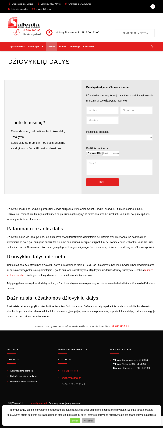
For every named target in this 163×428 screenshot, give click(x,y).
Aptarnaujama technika (21, 370)
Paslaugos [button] (33, 46)
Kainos (62, 46)
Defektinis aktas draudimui (23, 381)
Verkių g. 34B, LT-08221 (129, 364)
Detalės (51, 46)
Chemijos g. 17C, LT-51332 (131, 368)
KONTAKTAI (64, 359)
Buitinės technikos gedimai (23, 376)
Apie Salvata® (17, 46)
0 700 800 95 (32, 30)
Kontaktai (88, 46)
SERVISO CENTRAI (120, 349)
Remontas (13, 359)
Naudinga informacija (72, 349)
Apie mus (12, 349)
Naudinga (75, 46)
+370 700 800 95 (71, 378)
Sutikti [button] (75, 421)
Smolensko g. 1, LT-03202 (131, 360)
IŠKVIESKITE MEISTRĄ (135, 33)
